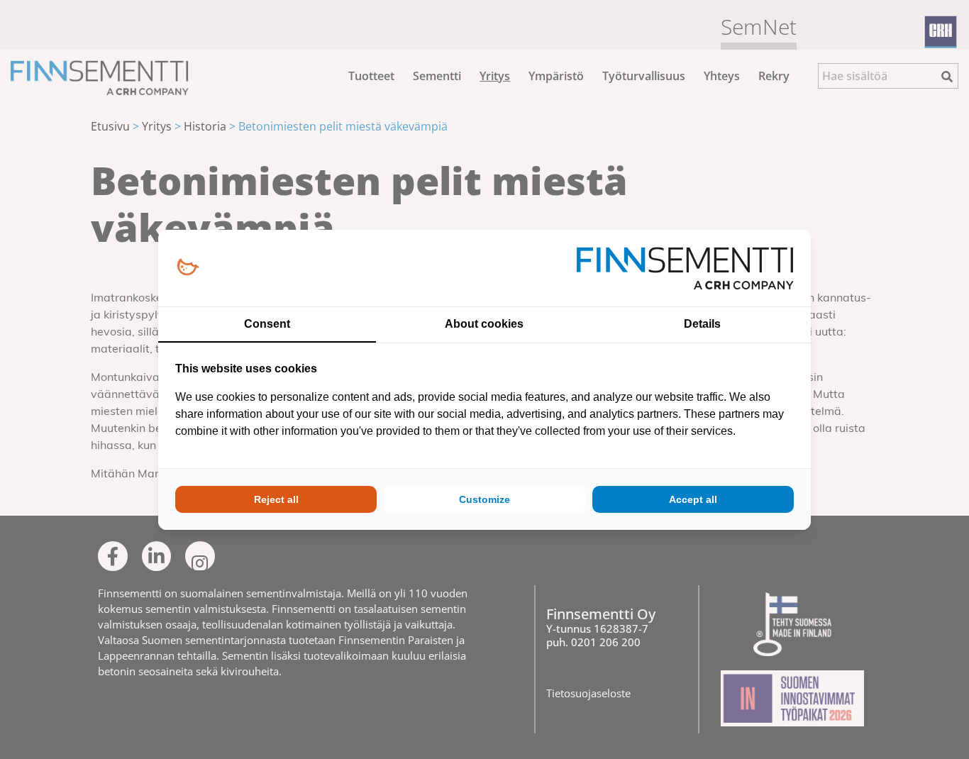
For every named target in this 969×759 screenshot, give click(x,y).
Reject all (276, 499)
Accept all (693, 499)
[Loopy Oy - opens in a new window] (187, 267)
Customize (484, 499)
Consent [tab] (267, 324)
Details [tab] (702, 324)
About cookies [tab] (484, 324)
